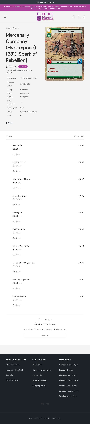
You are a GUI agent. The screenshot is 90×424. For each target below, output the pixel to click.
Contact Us (37, 375)
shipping (47, 329)
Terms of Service (39, 380)
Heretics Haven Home (41, 370)
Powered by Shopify (54, 419)
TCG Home (37, 364)
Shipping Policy (39, 385)
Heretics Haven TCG (41, 419)
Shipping (20, 70)
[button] (5, 16)
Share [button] (10, 123)
